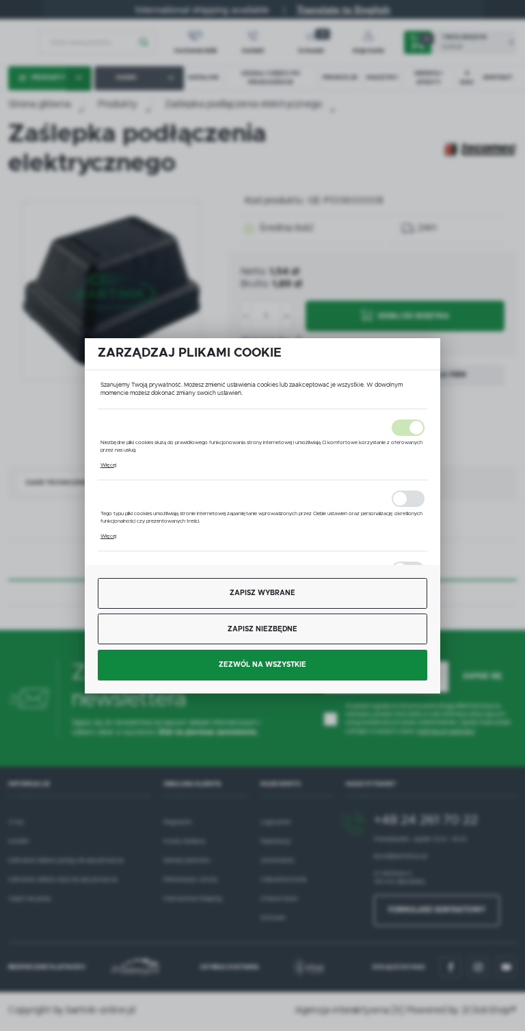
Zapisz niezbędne (262, 629)
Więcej (108, 465)
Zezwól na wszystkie (262, 664)
